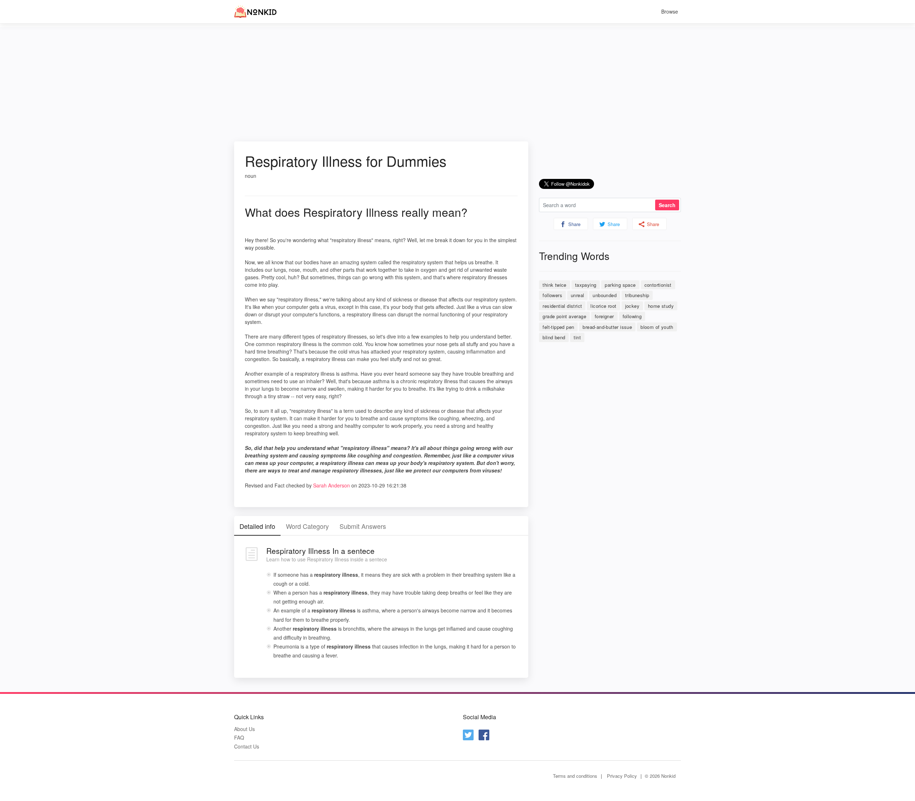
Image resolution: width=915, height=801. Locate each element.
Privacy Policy (622, 775)
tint (577, 337)
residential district (562, 305)
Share (573, 224)
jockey (632, 305)
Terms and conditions (575, 775)
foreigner (604, 316)
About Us (244, 729)
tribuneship (637, 295)
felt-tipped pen (558, 327)
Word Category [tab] (307, 526)
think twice (554, 284)
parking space (620, 284)
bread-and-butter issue (607, 327)
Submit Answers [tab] (363, 526)
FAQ (239, 738)
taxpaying (586, 284)
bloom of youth (656, 327)
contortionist (658, 284)
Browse (669, 11)
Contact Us (246, 747)
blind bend (554, 337)
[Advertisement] (457, 77)
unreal (577, 295)
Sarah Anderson (331, 485)
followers (552, 295)
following (632, 316)
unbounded (605, 295)
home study (661, 305)
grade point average (564, 316)
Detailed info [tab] (257, 526)
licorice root (603, 305)
